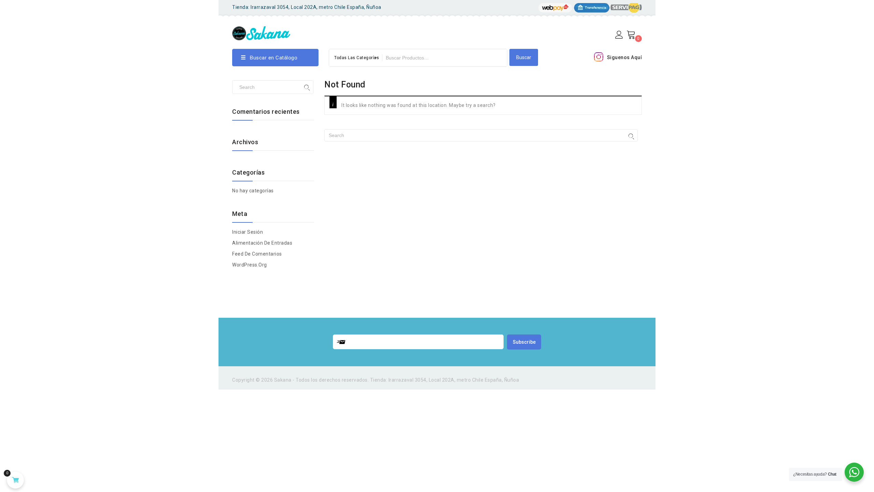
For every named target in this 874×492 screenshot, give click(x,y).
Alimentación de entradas (262, 243)
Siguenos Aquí (624, 57)
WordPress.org (249, 265)
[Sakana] (261, 32)
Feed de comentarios (257, 254)
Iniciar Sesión (247, 232)
